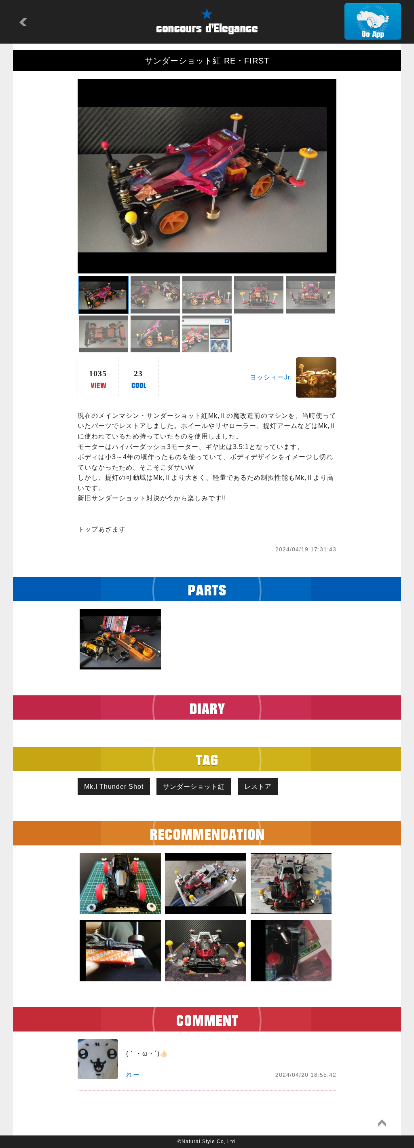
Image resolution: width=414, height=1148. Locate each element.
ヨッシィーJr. (271, 377)
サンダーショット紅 (194, 786)
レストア (258, 786)
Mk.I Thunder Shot (114, 786)
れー (133, 1074)
